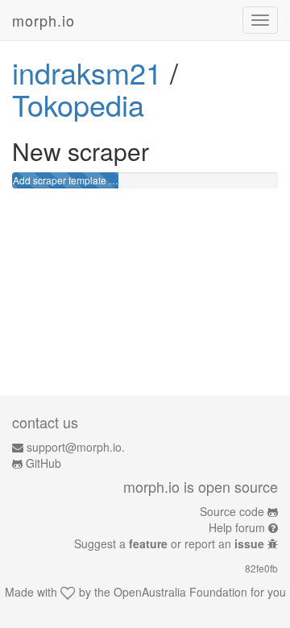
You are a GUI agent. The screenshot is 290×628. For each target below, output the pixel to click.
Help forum (237, 527)
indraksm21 (87, 72)
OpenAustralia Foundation (180, 592)
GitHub (43, 463)
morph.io (43, 20)
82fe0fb (261, 568)
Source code (232, 511)
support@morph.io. (76, 447)
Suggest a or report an (169, 543)
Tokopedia (78, 104)
